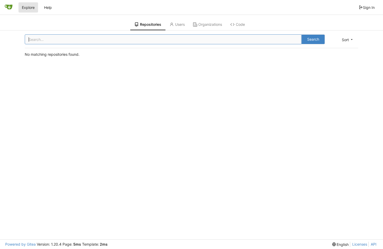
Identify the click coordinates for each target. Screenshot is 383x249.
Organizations (210, 24)
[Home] (9, 7)
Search (313, 39)
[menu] (347, 40)
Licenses (359, 244)
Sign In (369, 7)
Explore (28, 7)
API (373, 244)
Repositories (150, 24)
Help (48, 7)
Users (180, 24)
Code (240, 24)
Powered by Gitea (20, 244)
